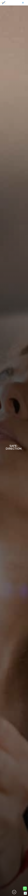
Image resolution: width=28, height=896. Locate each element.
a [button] (23, 2)
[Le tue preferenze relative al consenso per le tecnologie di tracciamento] (25, 893)
